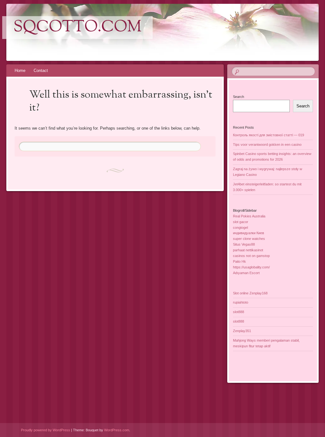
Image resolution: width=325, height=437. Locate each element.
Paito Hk (239, 261)
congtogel (240, 227)
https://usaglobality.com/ (251, 267)
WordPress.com (116, 430)
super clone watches (249, 239)
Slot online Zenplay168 (250, 293)
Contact (41, 70)
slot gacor (240, 222)
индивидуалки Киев (248, 233)
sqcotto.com (77, 27)
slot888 (238, 312)
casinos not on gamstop (251, 256)
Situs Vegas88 (244, 244)
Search (238, 97)
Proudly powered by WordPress (45, 430)
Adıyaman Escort (246, 273)
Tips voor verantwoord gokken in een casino (267, 144)
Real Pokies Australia (249, 216)
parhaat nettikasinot (248, 250)
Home (20, 70)
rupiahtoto (240, 302)
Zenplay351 (242, 331)
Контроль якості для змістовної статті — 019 (268, 135)
